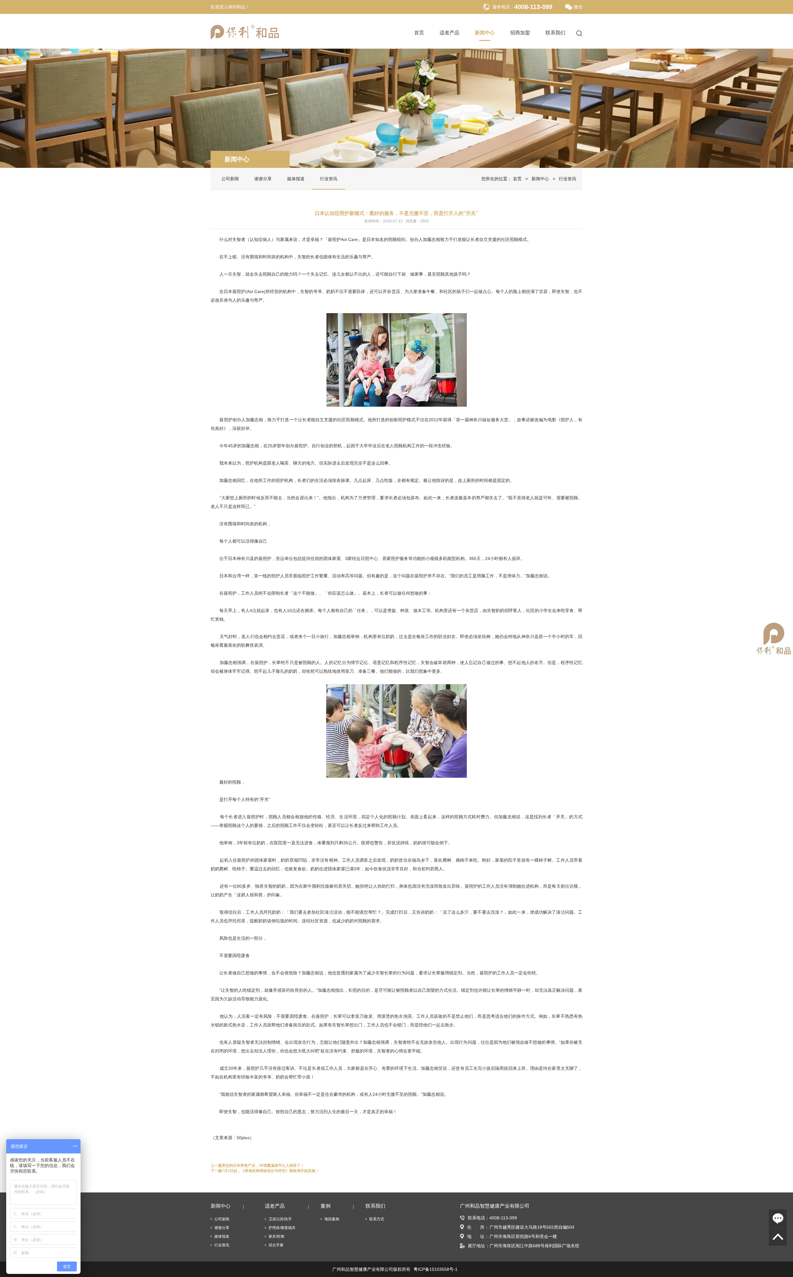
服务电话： (503, 6)
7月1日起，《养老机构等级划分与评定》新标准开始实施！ (270, 1171)
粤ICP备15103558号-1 (436, 1269)
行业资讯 (328, 178)
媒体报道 (295, 178)
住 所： (478, 1227)
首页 (419, 32)
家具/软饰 (276, 1236)
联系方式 (376, 1219)
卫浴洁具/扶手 (280, 1219)
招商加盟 (520, 32)
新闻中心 (485, 32)
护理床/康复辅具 (282, 1228)
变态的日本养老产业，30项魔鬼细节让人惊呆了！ (263, 1165)
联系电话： (478, 1217)
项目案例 (331, 1219)
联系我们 (555, 32)
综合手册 (276, 1245)
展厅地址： (478, 1245)
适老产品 (449, 32)
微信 (578, 6)
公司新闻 (230, 178)
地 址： (478, 1236)
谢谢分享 (263, 178)
